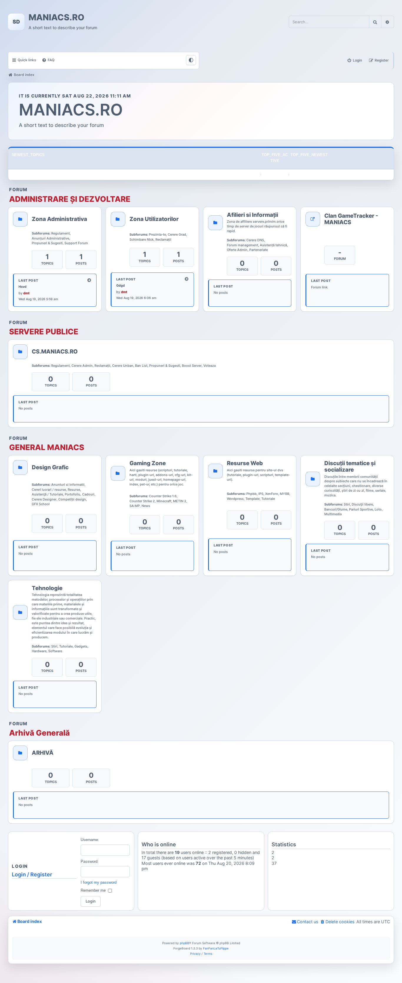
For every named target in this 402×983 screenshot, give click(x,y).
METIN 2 (179, 501)
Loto (378, 509)
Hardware (39, 651)
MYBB (284, 494)
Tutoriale (268, 499)
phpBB (184, 943)
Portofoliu (72, 494)
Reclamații (163, 239)
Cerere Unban (122, 366)
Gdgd (120, 285)
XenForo (271, 494)
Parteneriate (258, 250)
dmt (26, 293)
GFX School (41, 504)
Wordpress (235, 499)
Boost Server (192, 366)
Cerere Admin (82, 366)
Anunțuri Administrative (50, 238)
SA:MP (134, 506)
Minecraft (164, 501)
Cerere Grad (177, 234)
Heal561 (280, 868)
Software (55, 651)
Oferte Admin (237, 250)
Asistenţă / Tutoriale (47, 494)
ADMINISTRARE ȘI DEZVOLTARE (69, 199)
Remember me (93, 890)
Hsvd (22, 287)
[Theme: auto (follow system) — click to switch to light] (191, 60)
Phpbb (251, 494)
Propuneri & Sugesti (47, 243)
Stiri (347, 504)
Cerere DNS (255, 240)
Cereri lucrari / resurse (49, 490)
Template (252, 499)
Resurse (74, 490)
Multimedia (333, 514)
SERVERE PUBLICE (43, 332)
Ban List (141, 366)
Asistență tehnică (273, 245)
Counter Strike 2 (142, 501)
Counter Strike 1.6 (163, 496)
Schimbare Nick (141, 239)
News (146, 506)
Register (41, 875)
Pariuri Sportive (361, 509)
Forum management (242, 245)
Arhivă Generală (39, 733)
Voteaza (209, 366)
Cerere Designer (44, 499)
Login (19, 875)
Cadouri (88, 494)
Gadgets (80, 646)
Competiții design (72, 499)
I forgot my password (99, 882)
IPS (260, 494)
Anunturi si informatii (67, 485)
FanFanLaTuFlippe (216, 948)
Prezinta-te (157, 234)
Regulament (60, 233)
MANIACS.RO (56, 17)
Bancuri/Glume (335, 509)
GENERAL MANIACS (46, 447)
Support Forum (76, 243)
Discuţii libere (362, 504)
